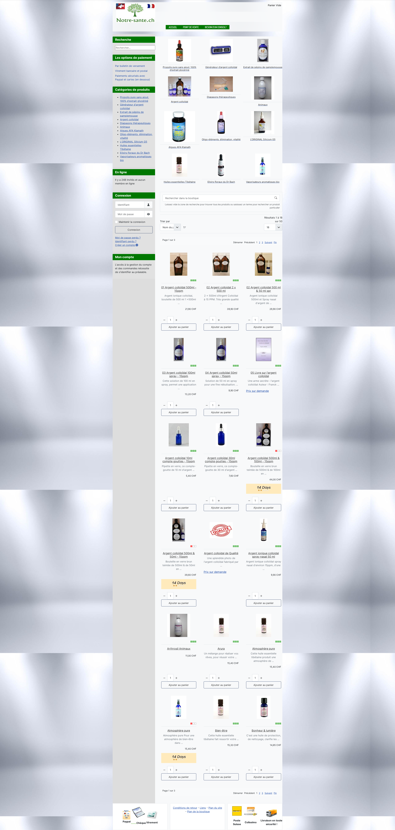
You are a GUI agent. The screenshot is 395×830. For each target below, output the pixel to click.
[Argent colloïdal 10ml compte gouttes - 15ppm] (178, 434)
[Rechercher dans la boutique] (276, 198)
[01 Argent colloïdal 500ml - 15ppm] (178, 264)
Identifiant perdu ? (125, 241)
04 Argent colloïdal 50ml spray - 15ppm (221, 374)
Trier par (165, 221)
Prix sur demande (257, 391)
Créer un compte (125, 245)
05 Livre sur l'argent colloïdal (263, 374)
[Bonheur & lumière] (263, 707)
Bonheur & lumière (264, 730)
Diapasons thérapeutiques (135, 123)
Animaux (125, 126)
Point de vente (191, 27)
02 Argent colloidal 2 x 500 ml (221, 289)
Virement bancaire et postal (131, 70)
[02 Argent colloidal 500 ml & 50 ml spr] (263, 264)
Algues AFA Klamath (131, 130)
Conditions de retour (185, 807)
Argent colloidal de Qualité (221, 553)
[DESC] (185, 227)
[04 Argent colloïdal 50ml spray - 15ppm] (221, 349)
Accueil (173, 27)
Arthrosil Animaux (178, 648)
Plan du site (215, 807)
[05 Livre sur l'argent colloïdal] (263, 349)
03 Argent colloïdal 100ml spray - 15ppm (178, 374)
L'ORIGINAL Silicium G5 (133, 141)
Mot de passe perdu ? (128, 237)
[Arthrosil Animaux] (178, 625)
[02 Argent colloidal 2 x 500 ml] (221, 264)
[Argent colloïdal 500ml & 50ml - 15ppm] (178, 530)
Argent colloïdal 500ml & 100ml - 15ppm (264, 459)
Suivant (268, 242)
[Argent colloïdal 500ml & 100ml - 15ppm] (263, 434)
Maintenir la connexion (132, 221)
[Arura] (221, 625)
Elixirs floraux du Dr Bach (135, 152)
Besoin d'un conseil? (215, 27)
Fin (275, 242)
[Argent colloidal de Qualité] (221, 530)
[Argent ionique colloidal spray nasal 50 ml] (263, 530)
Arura (221, 648)
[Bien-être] (221, 707)
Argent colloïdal (129, 119)
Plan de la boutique (198, 811)
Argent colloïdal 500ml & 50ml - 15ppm (179, 555)
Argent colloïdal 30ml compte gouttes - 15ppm (221, 459)
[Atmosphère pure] (263, 625)
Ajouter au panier (179, 327)
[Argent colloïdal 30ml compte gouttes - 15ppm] (221, 434)
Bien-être (221, 730)
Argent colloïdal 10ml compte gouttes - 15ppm (178, 459)
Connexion (134, 229)
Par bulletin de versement (130, 65)
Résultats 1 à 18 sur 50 (273, 219)
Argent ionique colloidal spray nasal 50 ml (263, 555)
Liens (203, 807)
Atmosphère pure (263, 648)
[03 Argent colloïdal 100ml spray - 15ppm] (178, 349)
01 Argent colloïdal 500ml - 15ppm (178, 289)
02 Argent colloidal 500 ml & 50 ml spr (263, 289)
